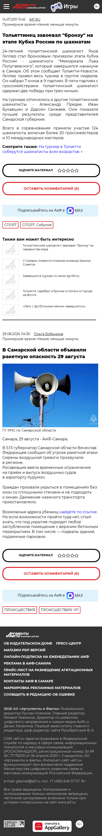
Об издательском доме (28, 643)
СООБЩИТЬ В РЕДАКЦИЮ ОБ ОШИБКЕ (39, 694)
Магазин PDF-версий (25, 650)
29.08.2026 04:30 (16, 334)
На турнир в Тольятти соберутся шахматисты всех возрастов (41, 149)
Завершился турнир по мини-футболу (51, 276)
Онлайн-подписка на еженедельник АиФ (46, 657)
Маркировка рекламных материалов (42, 688)
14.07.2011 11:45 (13, 19)
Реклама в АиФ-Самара (27, 663)
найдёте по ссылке (78, 512)
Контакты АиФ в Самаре (28, 681)
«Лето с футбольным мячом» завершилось (54, 306)
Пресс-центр (68, 643)
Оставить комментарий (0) (51, 188)
